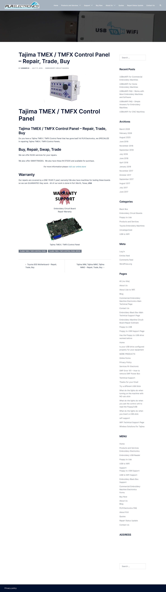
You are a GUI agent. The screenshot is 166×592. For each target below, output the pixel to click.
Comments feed (126, 260)
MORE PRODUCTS (127, 354)
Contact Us (150, 5)
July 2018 (123, 154)
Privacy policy (11, 588)
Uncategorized (125, 230)
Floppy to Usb (125, 217)
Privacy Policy (125, 362)
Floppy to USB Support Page (131, 331)
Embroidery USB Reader (129, 455)
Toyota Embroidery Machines (132, 226)
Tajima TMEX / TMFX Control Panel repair (64, 251)
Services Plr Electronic (129, 366)
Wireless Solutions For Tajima (131, 426)
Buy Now (99, 5)
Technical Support (127, 378)
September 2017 (126, 179)
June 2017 (123, 192)
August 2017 (124, 183)
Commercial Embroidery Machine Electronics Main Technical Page (130, 301)
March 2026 (124, 129)
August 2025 (125, 137)
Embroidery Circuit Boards (57, 68)
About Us (109, 5)
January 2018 (125, 166)
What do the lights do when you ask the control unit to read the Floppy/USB (131, 403)
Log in (122, 251)
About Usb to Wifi (127, 290)
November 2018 (126, 146)
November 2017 (126, 171)
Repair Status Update (135, 5)
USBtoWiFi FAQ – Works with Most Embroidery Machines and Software (131, 94)
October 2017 (125, 175)
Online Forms (125, 358)
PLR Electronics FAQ (128, 508)
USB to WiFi (124, 234)
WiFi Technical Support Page (131, 422)
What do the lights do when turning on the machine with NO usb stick (131, 393)
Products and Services (69, 5)
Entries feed (124, 256)
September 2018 (126, 150)
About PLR (124, 512)
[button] (160, 5)
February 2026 (125, 133)
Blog (121, 294)
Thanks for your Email (128, 382)
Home (56, 5)
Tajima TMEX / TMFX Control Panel (33, 251)
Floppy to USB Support (129, 471)
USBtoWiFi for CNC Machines (132, 112)
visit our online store (77, 166)
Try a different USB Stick (130, 386)
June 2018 (123, 158)
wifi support (124, 418)
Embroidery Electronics (129, 451)
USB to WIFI (124, 463)
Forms (122, 492)
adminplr (25, 68)
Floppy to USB (125, 327)
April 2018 (123, 162)
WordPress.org (125, 264)
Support (87, 5)
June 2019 (123, 141)
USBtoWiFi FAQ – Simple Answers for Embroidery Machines (129, 104)
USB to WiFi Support (128, 475)
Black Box (123, 209)
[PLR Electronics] (22, 5)
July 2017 (123, 187)
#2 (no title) (124, 281)
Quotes (121, 5)
